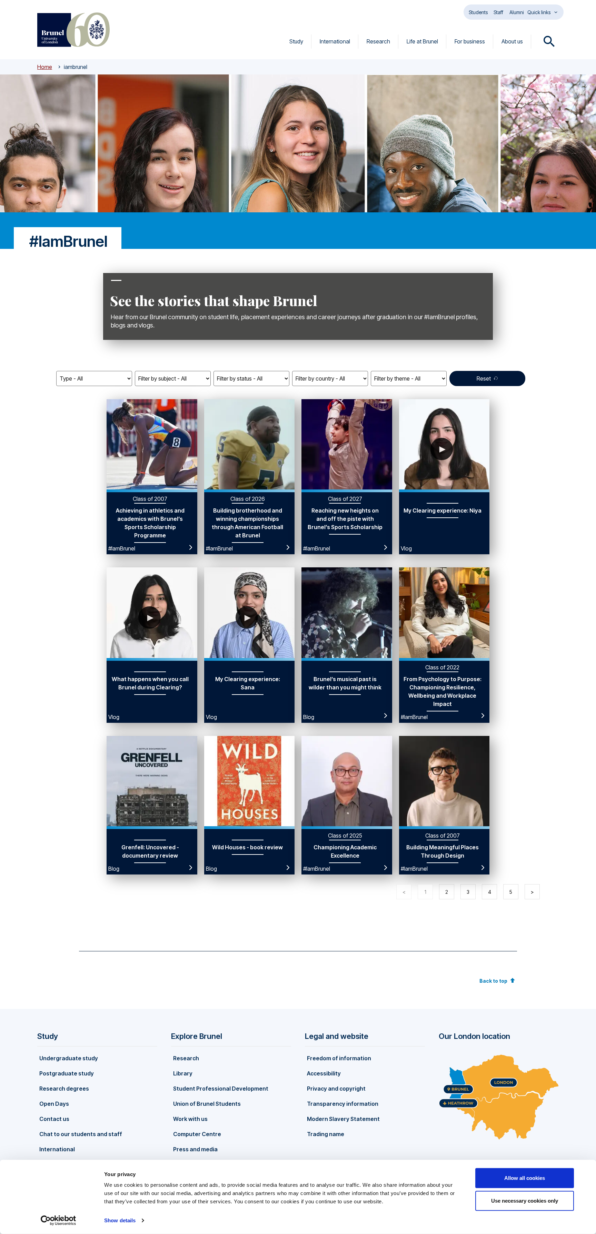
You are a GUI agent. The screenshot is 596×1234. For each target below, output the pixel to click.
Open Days (54, 1103)
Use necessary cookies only (524, 1200)
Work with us (190, 1118)
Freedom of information (339, 1058)
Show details (120, 1220)
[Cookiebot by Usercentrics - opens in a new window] (58, 1220)
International (335, 41)
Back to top (493, 981)
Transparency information (342, 1103)
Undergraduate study (68, 1058)
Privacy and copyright (336, 1088)
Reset (484, 378)
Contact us (54, 1118)
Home (44, 66)
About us (512, 41)
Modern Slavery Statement (343, 1118)
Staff (498, 12)
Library (182, 1073)
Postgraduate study (66, 1073)
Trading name (325, 1134)
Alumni (516, 12)
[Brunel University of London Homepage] (73, 29)
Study (296, 41)
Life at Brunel (422, 41)
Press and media (195, 1149)
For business (470, 41)
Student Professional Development (220, 1088)
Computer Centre (197, 1134)
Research (378, 41)
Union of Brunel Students (207, 1103)
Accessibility (324, 1073)
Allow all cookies (524, 1178)
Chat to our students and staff (80, 1134)
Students (478, 12)
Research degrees (64, 1088)
